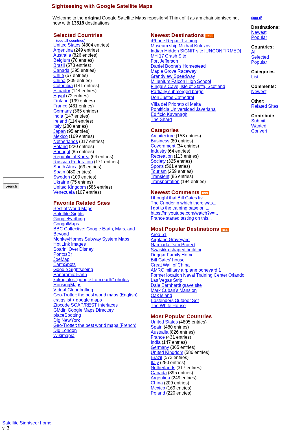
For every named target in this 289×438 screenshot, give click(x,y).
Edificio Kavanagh (169, 114)
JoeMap (61, 259)
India (58, 116)
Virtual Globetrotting (73, 289)
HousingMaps (67, 284)
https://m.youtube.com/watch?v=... (184, 213)
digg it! (256, 18)
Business (160, 140)
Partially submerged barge (177, 91)
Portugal (61, 151)
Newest (258, 32)
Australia (62, 55)
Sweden (61, 177)
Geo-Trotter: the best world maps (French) (94, 325)
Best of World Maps (72, 208)
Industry (159, 151)
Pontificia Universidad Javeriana (183, 109)
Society (158, 161)
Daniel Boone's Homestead (178, 66)
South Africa (65, 166)
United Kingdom (69, 187)
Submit (258, 120)
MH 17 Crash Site (168, 56)
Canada (61, 70)
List (254, 76)
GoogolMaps (66, 223)
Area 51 (159, 234)
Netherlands (65, 141)
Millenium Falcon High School (181, 81)
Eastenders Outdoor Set (175, 300)
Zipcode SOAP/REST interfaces (85, 305)
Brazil (59, 65)
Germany (62, 111)
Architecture (163, 135)
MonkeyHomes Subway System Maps (91, 239)
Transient (160, 176)
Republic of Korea (71, 156)
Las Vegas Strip (166, 280)
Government (163, 146)
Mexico (60, 136)
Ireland (60, 121)
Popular (259, 37)
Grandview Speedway (173, 76)
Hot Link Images (69, 244)
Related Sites (264, 106)
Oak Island (161, 295)
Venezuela (64, 192)
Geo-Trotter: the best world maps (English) (95, 294)
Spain (59, 172)
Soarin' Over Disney (73, 249)
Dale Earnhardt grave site (176, 285)
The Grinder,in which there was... (183, 203)
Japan (59, 131)
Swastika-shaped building (177, 249)
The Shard (161, 119)
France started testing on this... (181, 218)
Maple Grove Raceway (173, 71)
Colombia (63, 85)
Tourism (159, 171)
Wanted (258, 126)
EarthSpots (64, 264)
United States (66, 45)
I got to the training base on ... (180, 208)
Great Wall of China (170, 265)
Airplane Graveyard (170, 239)
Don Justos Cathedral (172, 97)
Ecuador (61, 90)
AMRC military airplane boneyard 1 (186, 270)
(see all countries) (70, 40)
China (59, 80)
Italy (57, 126)
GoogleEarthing (69, 218)
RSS (210, 36)
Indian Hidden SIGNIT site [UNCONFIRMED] (196, 51)
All (254, 52)
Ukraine (61, 182)
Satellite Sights (68, 213)
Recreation (162, 156)
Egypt (59, 95)
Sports (157, 166)
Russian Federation (73, 161)
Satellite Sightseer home (26, 423)
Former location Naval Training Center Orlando (197, 275)
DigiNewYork (66, 320)
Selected (260, 57)
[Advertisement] (25, 87)
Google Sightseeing (73, 269)
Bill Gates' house (168, 259)
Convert (259, 131)
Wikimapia (64, 335)
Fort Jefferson (164, 61)
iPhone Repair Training (174, 40)
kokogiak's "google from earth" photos (91, 279)
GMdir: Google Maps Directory (83, 310)
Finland (61, 100)
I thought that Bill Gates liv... (178, 197)
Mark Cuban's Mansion (174, 290)
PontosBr (62, 254)
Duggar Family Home (172, 254)
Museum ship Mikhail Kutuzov (181, 45)
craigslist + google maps (77, 300)
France (60, 106)
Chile (58, 75)
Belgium (61, 60)
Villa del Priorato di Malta (176, 104)
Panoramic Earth (70, 274)
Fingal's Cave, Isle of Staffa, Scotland (188, 86)
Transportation (165, 181)
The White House (168, 305)
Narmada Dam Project (173, 244)
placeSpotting (67, 315)
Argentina (63, 50)
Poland (60, 146)
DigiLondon (65, 330)
